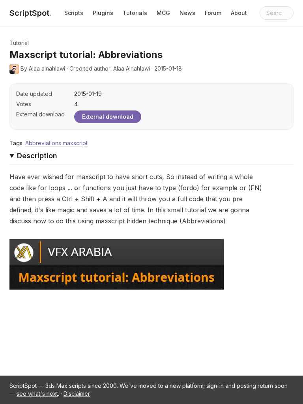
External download (107, 116)
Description (37, 156)
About (239, 12)
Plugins (103, 12)
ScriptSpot (30, 13)
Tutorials (135, 12)
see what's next (37, 393)
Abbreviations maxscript (56, 143)
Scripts (73, 12)
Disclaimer (77, 393)
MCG (163, 12)
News (187, 12)
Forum (213, 12)
